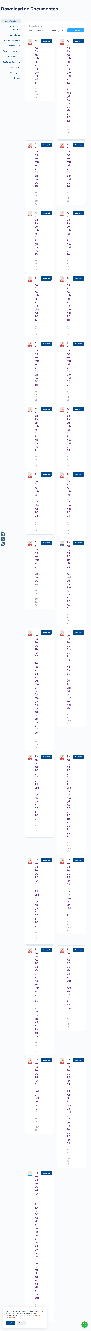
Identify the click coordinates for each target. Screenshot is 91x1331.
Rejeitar (21, 1323)
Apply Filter (75, 30)
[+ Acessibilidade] (3, 544)
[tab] (11, 21)
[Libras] (3, 534)
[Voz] (3, 539)
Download (46, 41)
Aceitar (10, 1323)
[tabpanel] (56, 672)
